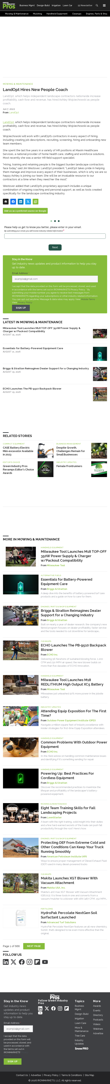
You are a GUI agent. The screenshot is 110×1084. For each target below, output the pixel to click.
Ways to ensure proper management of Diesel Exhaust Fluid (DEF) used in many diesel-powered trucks (74, 862)
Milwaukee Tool (56, 565)
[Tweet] (28, 201)
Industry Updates (66, 462)
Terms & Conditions (71, 1075)
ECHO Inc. (52, 654)
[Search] (97, 5)
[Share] (13, 201)
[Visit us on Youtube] (45, 961)
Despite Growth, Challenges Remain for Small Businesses (70, 451)
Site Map (89, 1075)
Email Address (20, 273)
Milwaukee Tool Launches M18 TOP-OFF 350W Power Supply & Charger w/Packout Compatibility (41, 330)
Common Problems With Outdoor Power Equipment (74, 744)
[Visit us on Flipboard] (37, 961)
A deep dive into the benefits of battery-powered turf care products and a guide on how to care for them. (73, 595)
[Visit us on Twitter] (14, 961)
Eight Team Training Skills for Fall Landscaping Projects (68, 810)
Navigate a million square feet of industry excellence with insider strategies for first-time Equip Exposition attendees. (73, 726)
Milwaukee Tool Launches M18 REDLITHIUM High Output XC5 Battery (72, 682)
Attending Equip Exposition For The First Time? (73, 713)
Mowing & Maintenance (18, 84)
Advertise (36, 1075)
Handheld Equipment (52, 547)
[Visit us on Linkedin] (6, 961)
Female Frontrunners (69, 466)
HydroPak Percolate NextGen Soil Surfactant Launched (69, 915)
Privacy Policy (25, 302)
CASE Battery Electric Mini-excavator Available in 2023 (18, 451)
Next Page (34, 946)
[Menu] (104, 5)
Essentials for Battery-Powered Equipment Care (33, 348)
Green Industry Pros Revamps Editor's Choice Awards (18, 469)
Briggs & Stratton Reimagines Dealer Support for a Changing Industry (46, 368)
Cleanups (46, 641)
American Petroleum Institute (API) (67, 856)
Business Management (68, 444)
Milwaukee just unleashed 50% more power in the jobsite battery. (72, 695)
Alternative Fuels (51, 575)
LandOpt (14, 112)
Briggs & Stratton (57, 589)
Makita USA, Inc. (56, 887)
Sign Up (21, 307)
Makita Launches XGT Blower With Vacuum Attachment (69, 880)
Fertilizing (47, 909)
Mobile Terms (88, 299)
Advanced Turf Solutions (61, 922)
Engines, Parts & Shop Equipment (59, 607)
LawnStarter (54, 817)
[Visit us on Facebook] (22, 961)
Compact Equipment (14, 444)
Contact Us (22, 1075)
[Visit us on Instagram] (29, 961)
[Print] (6, 201)
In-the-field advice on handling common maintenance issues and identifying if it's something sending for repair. (73, 757)
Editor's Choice (11, 462)
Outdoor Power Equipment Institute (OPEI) (71, 720)
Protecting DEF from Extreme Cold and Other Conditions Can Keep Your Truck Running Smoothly (73, 846)
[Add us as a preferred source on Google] (35, 201)
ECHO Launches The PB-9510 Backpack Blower (32, 388)
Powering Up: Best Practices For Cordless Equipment (67, 775)
